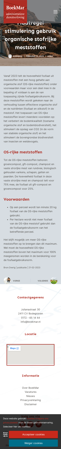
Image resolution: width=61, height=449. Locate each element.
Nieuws (30, 396)
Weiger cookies (33, 443)
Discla (28, 404)
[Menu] (55, 12)
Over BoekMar (30, 387)
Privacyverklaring (30, 400)
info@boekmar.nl (31, 321)
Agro (50, 56)
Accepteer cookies (33, 434)
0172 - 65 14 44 (30, 317)
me (34, 404)
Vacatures (30, 391)
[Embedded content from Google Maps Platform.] (30, 354)
